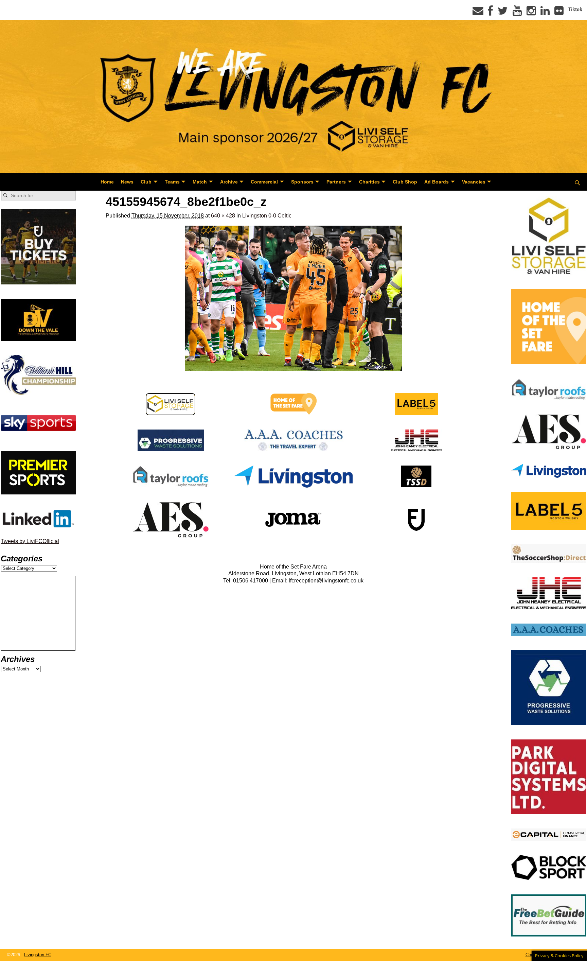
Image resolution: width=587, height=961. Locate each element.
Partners (336, 182)
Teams (172, 182)
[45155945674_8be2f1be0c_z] (293, 298)
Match (200, 182)
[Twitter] (503, 13)
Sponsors (302, 182)
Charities (369, 182)
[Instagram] (531, 13)
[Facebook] (490, 13)
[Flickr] (559, 13)
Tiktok (575, 9)
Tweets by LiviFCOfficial (30, 541)
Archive (229, 182)
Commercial (264, 182)
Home (107, 182)
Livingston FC (37, 954)
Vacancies (473, 182)
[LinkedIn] (545, 13)
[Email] (478, 13)
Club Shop (405, 182)
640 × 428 (223, 216)
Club (146, 182)
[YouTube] (517, 13)
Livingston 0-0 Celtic (266, 216)
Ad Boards (436, 182)
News (127, 182)
